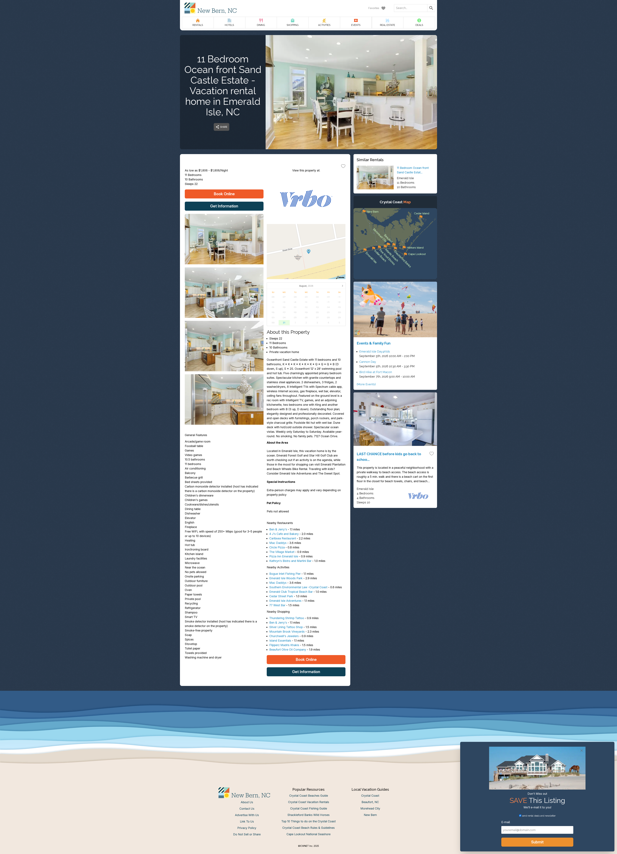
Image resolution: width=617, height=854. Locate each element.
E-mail (277, 459)
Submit (308, 477)
